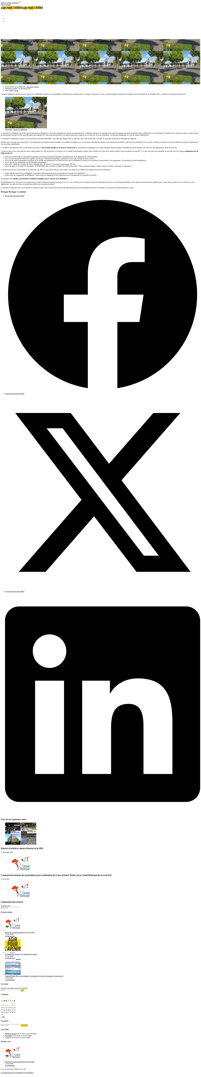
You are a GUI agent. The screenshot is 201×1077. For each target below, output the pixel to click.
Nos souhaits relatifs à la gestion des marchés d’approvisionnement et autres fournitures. (34, 50)
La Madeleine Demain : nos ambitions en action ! (21, 954)
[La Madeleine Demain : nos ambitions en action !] (13, 952)
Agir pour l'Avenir (33, 87)
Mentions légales (10, 1034)
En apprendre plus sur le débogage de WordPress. (17, 1073)
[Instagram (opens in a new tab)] (5, 21)
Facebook (8, 1035)
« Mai (3, 1017)
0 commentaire (10, 936)
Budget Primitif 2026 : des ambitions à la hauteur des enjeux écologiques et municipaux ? (34, 976)
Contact (7, 1037)
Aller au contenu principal (9, 3)
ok (22, 990)
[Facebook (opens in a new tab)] (5, 18)
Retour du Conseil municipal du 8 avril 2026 (19, 932)
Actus (16, 90)
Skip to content (6, 5)
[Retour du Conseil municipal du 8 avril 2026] (13, 930)
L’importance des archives (12, 902)
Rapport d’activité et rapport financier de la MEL (22, 848)
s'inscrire (24, 1025)
